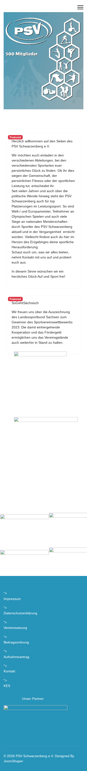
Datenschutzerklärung (20, 613)
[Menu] (80, 7)
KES (7, 686)
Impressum (12, 599)
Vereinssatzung (15, 628)
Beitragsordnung (16, 642)
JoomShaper (13, 761)
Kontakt (9, 671)
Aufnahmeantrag (16, 657)
